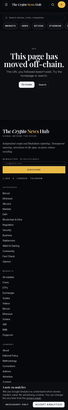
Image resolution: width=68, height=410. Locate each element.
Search (42, 84)
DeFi (5, 214)
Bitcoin (38, 26)
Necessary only (17, 404)
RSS (8, 178)
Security (7, 230)
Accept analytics (48, 404)
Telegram (36, 178)
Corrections (9, 366)
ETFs (5, 287)
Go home (26, 84)
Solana (6, 319)
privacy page (33, 398)
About (6, 350)
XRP (5, 324)
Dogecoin (8, 335)
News (25, 26)
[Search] (52, 4)
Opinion (7, 261)
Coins (6, 282)
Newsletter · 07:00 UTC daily (21, 159)
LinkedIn (22, 178)
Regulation (8, 225)
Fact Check (9, 256)
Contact (7, 382)
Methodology (10, 361)
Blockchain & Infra (12, 219)
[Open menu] (6, 4)
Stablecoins (9, 240)
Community (9, 251)
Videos (6, 303)
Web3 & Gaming (11, 246)
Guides (6, 298)
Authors (7, 371)
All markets (8, 277)
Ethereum (55, 26)
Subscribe (34, 170)
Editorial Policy (10, 355)
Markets (10, 26)
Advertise (8, 376)
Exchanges (8, 293)
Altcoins (7, 204)
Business (7, 235)
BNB (5, 329)
